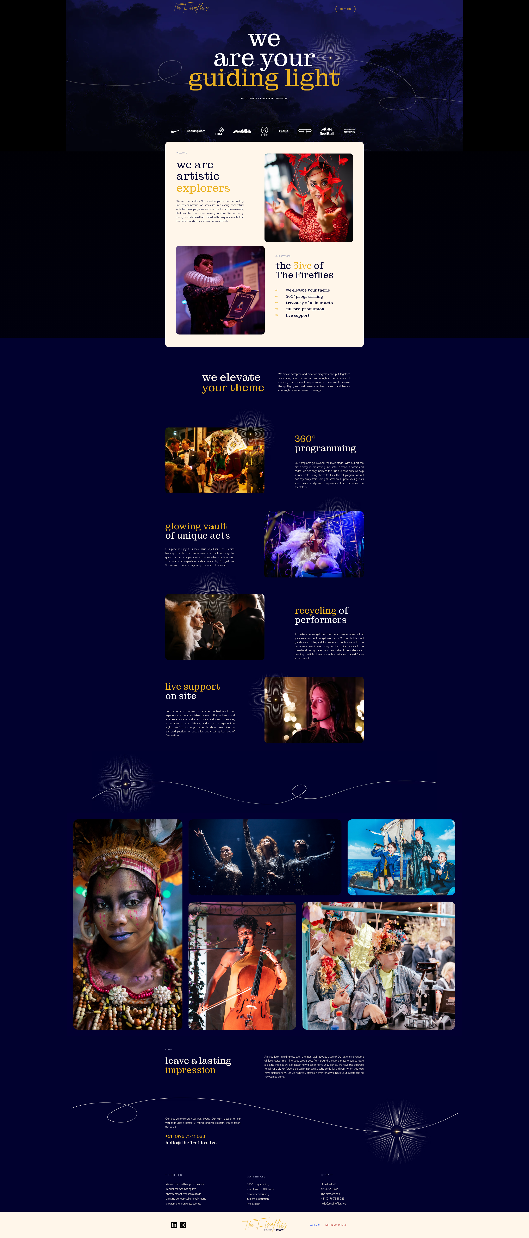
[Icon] (174, 1225)
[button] (345, 9)
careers (314, 1225)
